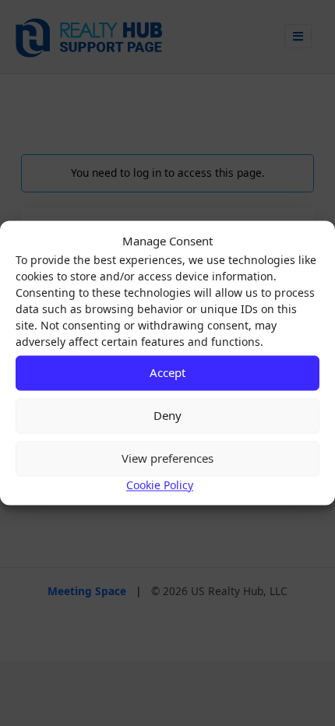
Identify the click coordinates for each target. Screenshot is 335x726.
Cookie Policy (159, 485)
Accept (167, 372)
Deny (167, 415)
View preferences (167, 458)
